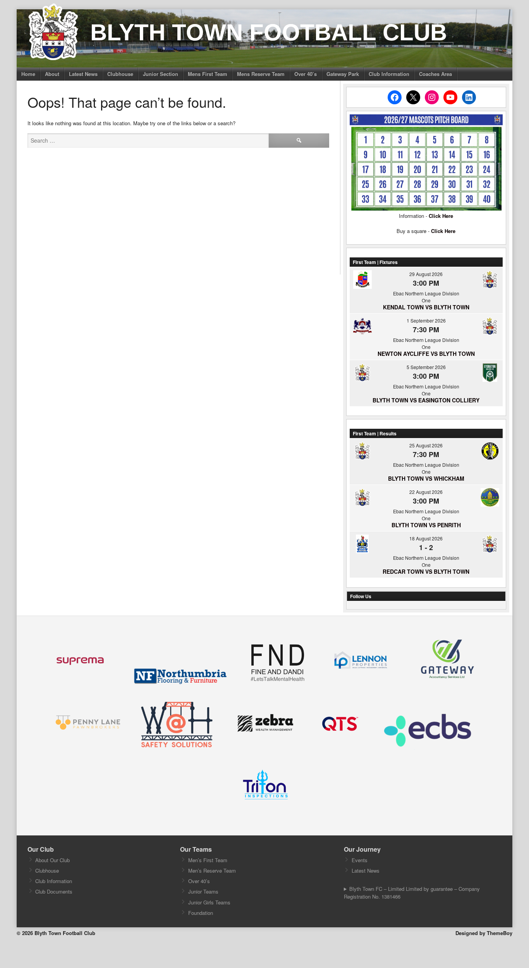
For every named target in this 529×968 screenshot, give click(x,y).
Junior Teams (203, 891)
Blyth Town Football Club (268, 32)
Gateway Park (342, 74)
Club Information (389, 74)
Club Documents (53, 891)
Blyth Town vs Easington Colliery (426, 400)
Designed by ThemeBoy (483, 933)
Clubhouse (120, 74)
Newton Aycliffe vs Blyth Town (426, 353)
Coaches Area (435, 74)
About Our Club (52, 860)
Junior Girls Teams (209, 902)
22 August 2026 (426, 491)
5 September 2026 (426, 367)
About (52, 74)
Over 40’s (305, 74)
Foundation (200, 912)
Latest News (83, 74)
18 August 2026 (426, 538)
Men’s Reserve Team (212, 870)
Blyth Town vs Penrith (426, 525)
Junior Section (160, 74)
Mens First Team (207, 74)
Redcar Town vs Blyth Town (426, 571)
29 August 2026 (426, 274)
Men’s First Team (207, 860)
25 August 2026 (426, 445)
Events (360, 860)
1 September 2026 (426, 320)
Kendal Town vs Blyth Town (426, 307)
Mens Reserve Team (261, 74)
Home (28, 74)
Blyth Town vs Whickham (426, 478)
